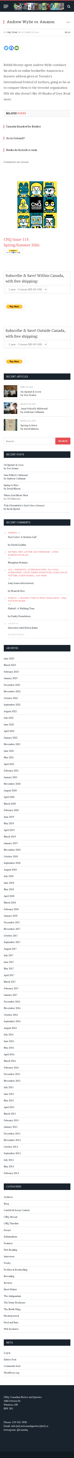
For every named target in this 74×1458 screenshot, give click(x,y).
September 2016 (12, 1021)
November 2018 (12, 849)
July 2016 (8, 1034)
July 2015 (8, 1087)
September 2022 (12, 704)
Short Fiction (10, 1289)
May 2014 (9, 1166)
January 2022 (10, 737)
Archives (8, 1197)
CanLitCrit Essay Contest (17, 1210)
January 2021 (10, 777)
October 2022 (11, 698)
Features (8, 1243)
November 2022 (12, 691)
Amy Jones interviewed (20, 583)
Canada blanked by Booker (23, 126)
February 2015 (11, 1120)
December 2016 (12, 1001)
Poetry (7, 1263)
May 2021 (9, 757)
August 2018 (10, 869)
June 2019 (9, 816)
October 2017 (11, 935)
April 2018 (9, 896)
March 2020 (10, 803)
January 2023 (10, 678)
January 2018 (10, 915)
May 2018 (9, 889)
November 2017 (12, 929)
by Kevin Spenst (12, 508)
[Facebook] (11, 48)
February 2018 (11, 909)
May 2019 (9, 823)
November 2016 (12, 1008)
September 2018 (12, 863)
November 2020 (12, 783)
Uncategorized (11, 1315)
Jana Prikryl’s (33, 408)
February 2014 (11, 1173)
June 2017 (9, 962)
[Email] (16, 48)
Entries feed (10, 1359)
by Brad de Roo (16, 591)
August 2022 (10, 711)
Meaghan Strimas (18, 562)
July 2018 (8, 876)
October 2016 (11, 1014)
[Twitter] (6, 48)
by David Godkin (17, 544)
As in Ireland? (15, 138)
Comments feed (12, 1366)
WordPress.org (11, 1372)
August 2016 (10, 1028)
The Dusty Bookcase (14, 1302)
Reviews (8, 1282)
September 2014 (12, 1153)
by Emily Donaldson (19, 616)
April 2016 (9, 1054)
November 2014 (12, 1140)
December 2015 (12, 1074)
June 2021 (9, 750)
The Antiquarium (12, 1296)
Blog (67, 32)
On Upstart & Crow (30, 391)
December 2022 (12, 685)
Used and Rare (11, 1322)
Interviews (9, 1256)
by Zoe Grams (28, 395)
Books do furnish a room (21, 150)
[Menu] (6, 6)
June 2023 (9, 658)
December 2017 (12, 922)
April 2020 (9, 797)
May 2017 (9, 968)
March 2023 (10, 665)
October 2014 (11, 1146)
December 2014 (12, 1133)
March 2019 (10, 836)
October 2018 (11, 856)
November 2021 (12, 744)
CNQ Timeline (11, 1223)
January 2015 (10, 1126)
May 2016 (9, 1047)
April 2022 (9, 731)
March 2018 (10, 902)
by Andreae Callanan (32, 412)
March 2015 (10, 1113)
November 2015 (12, 1080)
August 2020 (10, 790)
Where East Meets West (16, 495)
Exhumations (10, 1236)
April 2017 (9, 975)
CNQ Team (12, 32)
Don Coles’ (22, 537)
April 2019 (9, 830)
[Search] (68, 6)
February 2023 (11, 671)
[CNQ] (39, 6)
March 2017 (10, 981)
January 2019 (10, 843)
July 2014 (8, 1160)
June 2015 (9, 1094)
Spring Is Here (28, 425)
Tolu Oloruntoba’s (24, 505)
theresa (12, 532)
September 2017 (12, 942)
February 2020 (11, 810)
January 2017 (10, 995)
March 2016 (10, 1060)
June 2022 (9, 724)
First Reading (10, 1249)
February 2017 (11, 988)
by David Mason (29, 428)
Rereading (9, 1276)
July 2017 (8, 955)
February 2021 (11, 770)
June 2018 (9, 882)
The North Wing (12, 1309)
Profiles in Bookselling (15, 1269)
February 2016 (11, 1067)
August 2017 (10, 948)
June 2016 (9, 1041)
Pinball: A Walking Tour (21, 608)
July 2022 (8, 717)
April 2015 (9, 1107)
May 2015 (9, 1100)
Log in (7, 1352)
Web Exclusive (11, 1329)
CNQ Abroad (10, 1216)
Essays (7, 1230)
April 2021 (9, 764)
